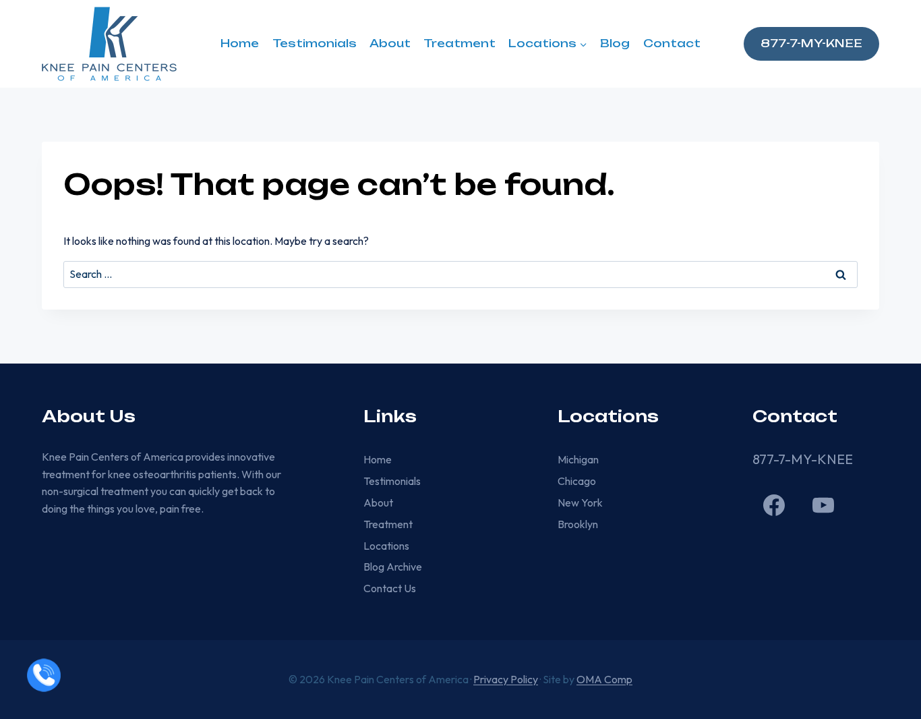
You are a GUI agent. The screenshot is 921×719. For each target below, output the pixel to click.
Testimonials (314, 43)
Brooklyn (578, 524)
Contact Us (389, 588)
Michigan (578, 459)
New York (580, 502)
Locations (386, 545)
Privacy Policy (505, 679)
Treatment (459, 43)
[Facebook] (774, 505)
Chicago (577, 481)
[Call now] (44, 675)
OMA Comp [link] (604, 679)
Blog (615, 43)
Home (239, 43)
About (390, 43)
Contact (672, 43)
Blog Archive (392, 566)
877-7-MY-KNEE (811, 43)
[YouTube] (823, 505)
